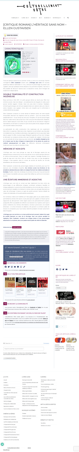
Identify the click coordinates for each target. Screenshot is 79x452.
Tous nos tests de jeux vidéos (47, 384)
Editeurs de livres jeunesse (28, 401)
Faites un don (63, 238)
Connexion (46, 343)
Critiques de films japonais (10, 429)
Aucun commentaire (10, 38)
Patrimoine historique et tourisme (49, 412)
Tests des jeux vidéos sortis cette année (48, 380)
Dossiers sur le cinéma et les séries (11, 439)
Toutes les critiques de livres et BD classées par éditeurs (29, 387)
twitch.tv (58, 221)
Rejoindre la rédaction (9, 406)
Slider (9, 42)
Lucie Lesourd (9, 44)
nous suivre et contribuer (16, 257)
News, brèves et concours (9, 387)
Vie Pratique (56, 17)
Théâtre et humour (26, 418)
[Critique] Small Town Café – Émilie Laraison (65, 318)
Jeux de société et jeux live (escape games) (49, 394)
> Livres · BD (24, 17)
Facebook (32, 307)
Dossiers (5, 382)
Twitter (39, 307)
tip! (60, 232)
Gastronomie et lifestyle (46, 415)
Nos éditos (43, 423)
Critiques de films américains (10, 427)
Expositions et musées (46, 410)
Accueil (5, 380)
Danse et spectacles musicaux (29, 416)
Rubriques (15, 17)
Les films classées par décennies (11, 421)
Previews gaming (45, 386)
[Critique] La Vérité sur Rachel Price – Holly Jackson (65, 302)
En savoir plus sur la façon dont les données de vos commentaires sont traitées (25, 353)
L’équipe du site (7, 390)
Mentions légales (7, 401)
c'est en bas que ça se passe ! (27, 270)
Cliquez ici (28, 67)
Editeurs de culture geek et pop (29, 398)
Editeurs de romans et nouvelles (29, 393)
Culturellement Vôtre (13, 448)
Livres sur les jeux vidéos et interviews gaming (47, 398)
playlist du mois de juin (62, 53)
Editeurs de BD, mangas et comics (30, 396)
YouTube (71, 221)
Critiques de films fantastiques (10, 437)
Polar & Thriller (33, 40)
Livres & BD (25, 40)
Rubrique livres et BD (27, 380)
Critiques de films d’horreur (10, 432)
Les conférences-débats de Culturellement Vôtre (10, 397)
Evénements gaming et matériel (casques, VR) (48, 390)
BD (40, 17)
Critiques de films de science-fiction (11, 434)
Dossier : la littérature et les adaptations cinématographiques (30, 404)
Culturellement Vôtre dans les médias (10, 393)
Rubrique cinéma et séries (10, 416)
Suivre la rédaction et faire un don (11, 408)
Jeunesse (46, 17)
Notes (57, 285)
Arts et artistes (44, 407)
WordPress (6, 450)
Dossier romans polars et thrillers (34, 44)
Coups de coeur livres (16, 40)
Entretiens (6, 385)
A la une (7, 40)
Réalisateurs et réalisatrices (10, 419)
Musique (24, 413)
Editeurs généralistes (27, 391)
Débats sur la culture (45, 425)
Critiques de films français (9, 424)
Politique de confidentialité (10, 403)
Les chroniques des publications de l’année (30, 383)
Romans (33, 17)
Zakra (29, 448)
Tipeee (11, 320)
